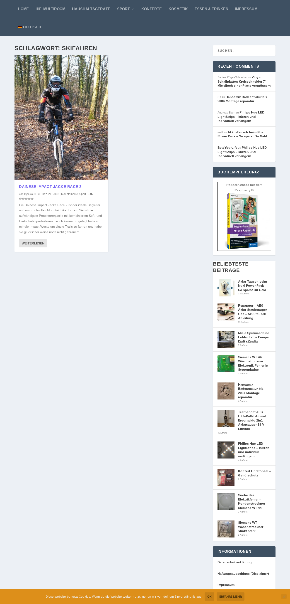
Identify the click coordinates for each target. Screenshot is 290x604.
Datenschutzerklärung (235, 562)
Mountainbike (69, 194)
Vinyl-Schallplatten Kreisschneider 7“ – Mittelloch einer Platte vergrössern (244, 81)
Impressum (246, 9)
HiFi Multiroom (50, 9)
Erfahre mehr (230, 596)
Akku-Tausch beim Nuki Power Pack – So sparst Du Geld (252, 286)
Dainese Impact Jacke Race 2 (50, 187)
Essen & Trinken (211, 9)
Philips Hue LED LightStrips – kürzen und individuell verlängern (241, 117)
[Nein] (284, 596)
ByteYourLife (32, 194)
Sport (123, 9)
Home (23, 9)
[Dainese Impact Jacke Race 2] (61, 117)
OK (209, 596)
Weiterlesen (33, 243)
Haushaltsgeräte (91, 9)
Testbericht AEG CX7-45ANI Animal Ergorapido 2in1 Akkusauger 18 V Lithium (252, 420)
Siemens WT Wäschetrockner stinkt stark (250, 527)
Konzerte (151, 9)
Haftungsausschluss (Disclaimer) (243, 573)
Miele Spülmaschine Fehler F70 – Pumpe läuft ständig (253, 337)
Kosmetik (178, 9)
